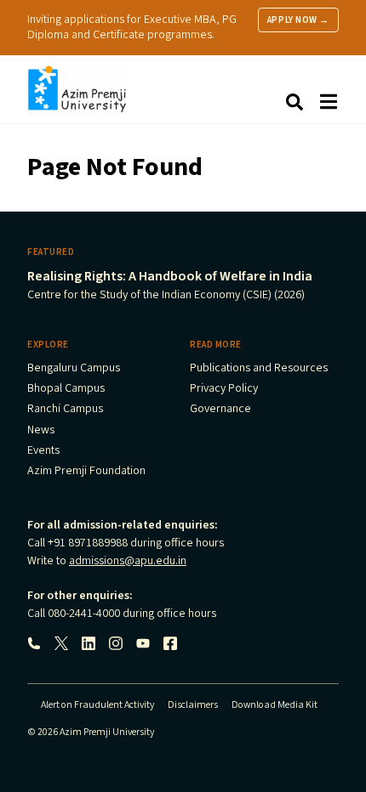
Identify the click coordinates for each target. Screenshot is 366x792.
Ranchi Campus (65, 409)
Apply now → (298, 20)
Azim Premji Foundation (86, 471)
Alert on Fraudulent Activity (97, 705)
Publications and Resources (259, 368)
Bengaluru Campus (73, 368)
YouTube (143, 643)
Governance (220, 409)
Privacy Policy (224, 389)
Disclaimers (193, 705)
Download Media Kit (274, 705)
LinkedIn (88, 643)
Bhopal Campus (66, 389)
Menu (329, 102)
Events (43, 451)
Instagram (115, 643)
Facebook (170, 643)
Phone (34, 643)
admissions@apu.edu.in (127, 560)
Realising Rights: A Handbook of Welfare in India (169, 276)
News (40, 430)
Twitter (61, 643)
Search (294, 102)
